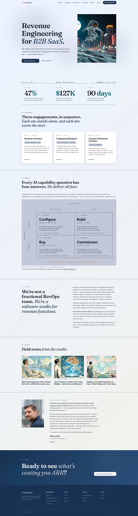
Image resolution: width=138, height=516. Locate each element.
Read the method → (69, 269)
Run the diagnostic (109, 2)
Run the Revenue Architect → (105, 474)
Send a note (85, 498)
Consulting (85, 2)
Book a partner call (87, 495)
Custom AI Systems (51, 501)
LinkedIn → (53, 442)
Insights (92, 2)
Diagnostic (68, 2)
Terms (102, 498)
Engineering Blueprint (51, 498)
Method (60, 2)
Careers (66, 501)
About (98, 2)
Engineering (76, 2)
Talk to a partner (47, 60)
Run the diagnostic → (30, 61)
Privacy (103, 495)
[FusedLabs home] (27, 2)
